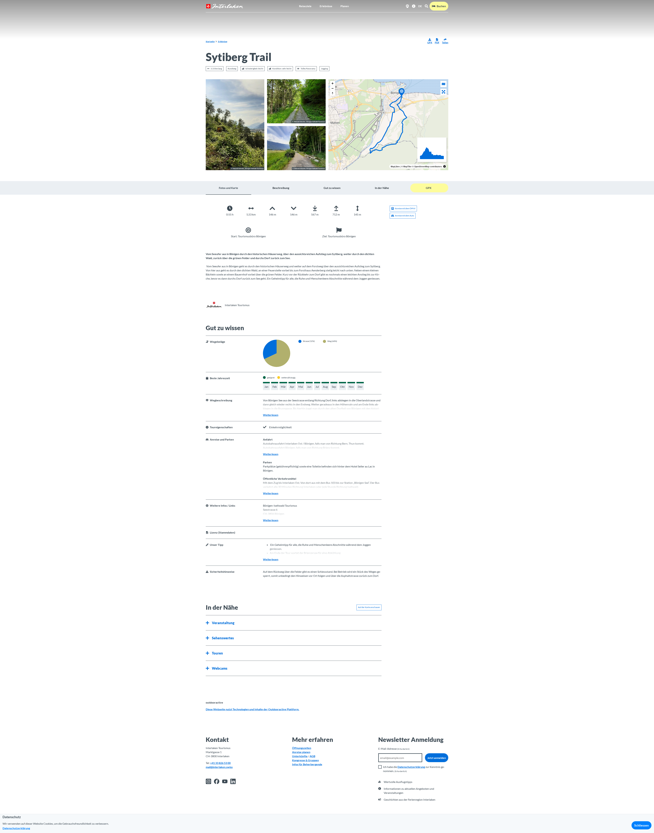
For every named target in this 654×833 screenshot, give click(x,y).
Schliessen (641, 825)
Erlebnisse (326, 6)
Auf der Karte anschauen (369, 607)
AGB (312, 756)
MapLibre (395, 166)
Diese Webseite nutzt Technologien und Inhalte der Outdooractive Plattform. (252, 709)
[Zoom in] (332, 83)
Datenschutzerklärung (411, 766)
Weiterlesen (270, 414)
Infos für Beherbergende (307, 764)
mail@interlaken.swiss (219, 767)
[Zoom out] (332, 88)
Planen (344, 6)
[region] (388, 124)
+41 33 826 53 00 (220, 763)
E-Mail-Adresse (394, 748)
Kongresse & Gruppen (305, 760)
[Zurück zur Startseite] (225, 6)
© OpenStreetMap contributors (427, 166)
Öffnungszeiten (301, 748)
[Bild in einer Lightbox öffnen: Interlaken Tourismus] (214, 305)
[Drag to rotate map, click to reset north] (332, 93)
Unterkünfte (300, 756)
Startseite (210, 41)
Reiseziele (305, 6)
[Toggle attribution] (444, 166)
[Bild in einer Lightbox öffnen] (235, 124)
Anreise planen (301, 752)
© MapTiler (406, 166)
